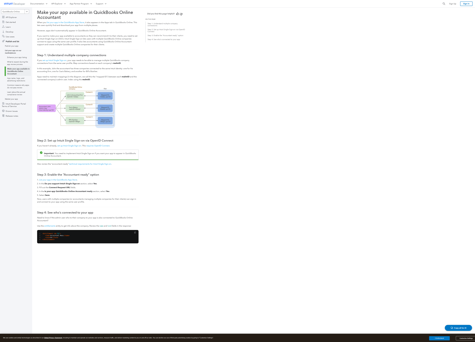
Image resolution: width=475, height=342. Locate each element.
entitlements (49, 226)
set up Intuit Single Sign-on (54, 60)
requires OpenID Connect (97, 145)
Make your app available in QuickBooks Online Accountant (18, 71)
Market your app (11, 99)
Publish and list (12, 41)
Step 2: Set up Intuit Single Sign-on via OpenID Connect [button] (166, 30)
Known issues (12, 111)
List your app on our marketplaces (13, 51)
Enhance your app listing (17, 57)
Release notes (12, 116)
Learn (8, 27)
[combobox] (15, 11)
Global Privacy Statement (53, 338)
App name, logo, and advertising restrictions (16, 79)
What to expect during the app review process (17, 63)
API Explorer (11, 17)
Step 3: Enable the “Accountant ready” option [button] (165, 35)
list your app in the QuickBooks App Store (65, 22)
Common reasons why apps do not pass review (18, 86)
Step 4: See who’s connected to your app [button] (164, 39)
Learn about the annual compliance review (16, 93)
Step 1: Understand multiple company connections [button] (163, 25)
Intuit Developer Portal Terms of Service (14, 105)
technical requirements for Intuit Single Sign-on (90, 164)
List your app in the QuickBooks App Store (58, 180)
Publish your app (11, 46)
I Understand (439, 338)
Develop (9, 32)
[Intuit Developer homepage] (14, 3)
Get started (11, 22)
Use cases (10, 36)
